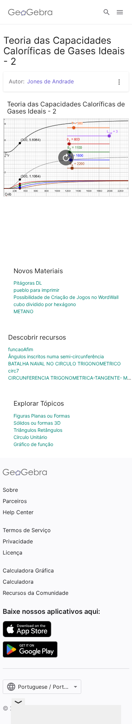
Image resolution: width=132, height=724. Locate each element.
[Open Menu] (120, 12)
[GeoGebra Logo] (30, 12)
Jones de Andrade (50, 81)
